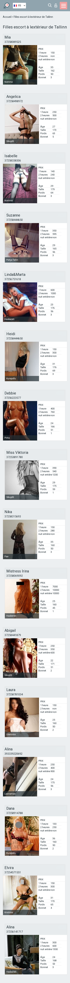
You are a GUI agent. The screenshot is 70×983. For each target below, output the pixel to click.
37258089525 (12, 42)
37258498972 (14, 101)
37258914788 (14, 813)
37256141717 (14, 931)
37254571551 (12, 872)
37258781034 (14, 694)
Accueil (7, 16)
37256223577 (12, 398)
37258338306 (12, 160)
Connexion (57, 4)
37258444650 (14, 220)
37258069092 (14, 575)
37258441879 (12, 635)
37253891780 (14, 457)
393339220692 (13, 753)
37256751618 (12, 279)
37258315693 (12, 516)
